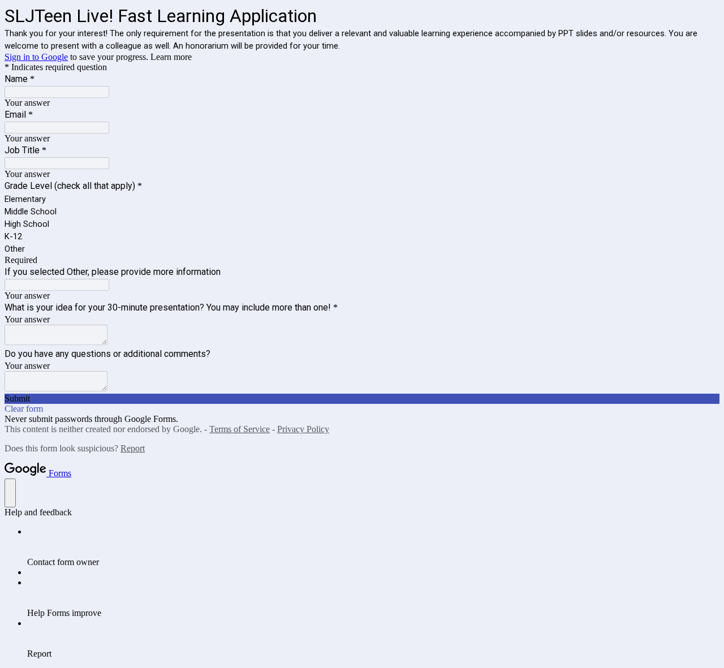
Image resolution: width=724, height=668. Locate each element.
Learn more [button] (171, 57)
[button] (362, 399)
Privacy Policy (303, 429)
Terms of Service (239, 429)
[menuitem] (373, 547)
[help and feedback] (10, 493)
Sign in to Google (36, 57)
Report (132, 448)
